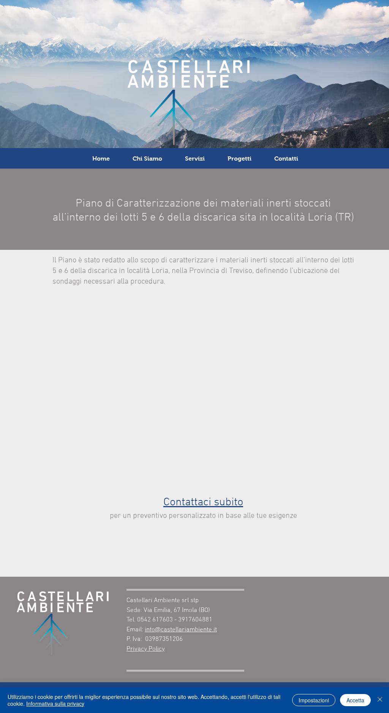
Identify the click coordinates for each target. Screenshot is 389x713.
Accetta (355, 700)
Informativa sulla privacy (55, 703)
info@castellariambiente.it (181, 630)
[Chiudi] (379, 700)
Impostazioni (314, 700)
